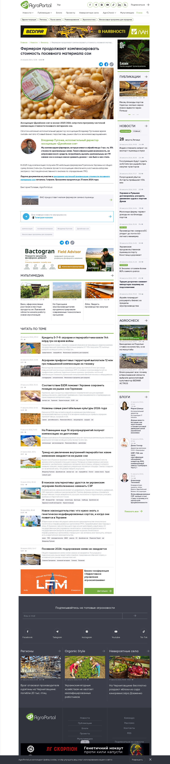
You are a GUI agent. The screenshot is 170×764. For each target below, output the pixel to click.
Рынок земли (55, 20)
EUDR (72, 400)
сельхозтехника (58, 377)
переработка (57, 352)
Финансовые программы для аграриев (115, 20)
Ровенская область (66, 419)
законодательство (57, 538)
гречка (44, 419)
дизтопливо (82, 443)
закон (44, 538)
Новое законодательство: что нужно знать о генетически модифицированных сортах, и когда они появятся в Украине (75, 514)
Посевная (81, 560)
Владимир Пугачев (65, 229)
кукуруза (87, 419)
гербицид (85, 500)
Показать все (132, 511)
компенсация (27, 229)
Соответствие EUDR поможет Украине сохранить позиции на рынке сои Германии (73, 387)
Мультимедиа (127, 12)
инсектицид (69, 500)
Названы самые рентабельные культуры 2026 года (74, 408)
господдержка (46, 377)
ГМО (48, 538)
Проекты (70, 12)
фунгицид (77, 500)
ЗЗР (43, 500)
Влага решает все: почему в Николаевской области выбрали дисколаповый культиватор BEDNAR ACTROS (133, 377)
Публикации (85, 723)
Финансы (45, 43)
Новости (34, 43)
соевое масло (99, 471)
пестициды (59, 500)
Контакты (129, 728)
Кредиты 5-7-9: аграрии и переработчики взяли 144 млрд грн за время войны (75, 339)
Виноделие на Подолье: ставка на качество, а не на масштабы (132, 347)
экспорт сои (46, 400)
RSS (129, 733)
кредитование (47, 352)
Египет (91, 471)
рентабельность (53, 419)
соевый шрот (46, 475)
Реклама (129, 723)
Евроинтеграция (29, 20)
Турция (107, 471)
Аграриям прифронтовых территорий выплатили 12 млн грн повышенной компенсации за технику (77, 362)
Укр (59, 4)
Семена (74, 560)
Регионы (43, 20)
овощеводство (78, 419)
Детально (102, 591)
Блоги (59, 12)
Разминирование (72, 20)
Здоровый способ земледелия (51, 503)
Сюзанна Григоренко (49, 560)
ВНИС (66, 538)
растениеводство (58, 443)
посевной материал (45, 229)
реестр (71, 538)
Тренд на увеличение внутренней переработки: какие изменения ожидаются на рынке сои (76, 454)
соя (77, 400)
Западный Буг (50, 500)
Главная (24, 43)
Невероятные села (89, 12)
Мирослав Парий (95, 538)
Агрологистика (89, 20)
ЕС (76, 538)
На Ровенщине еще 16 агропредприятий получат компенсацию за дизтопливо (73, 432)
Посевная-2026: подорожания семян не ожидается (74, 548)
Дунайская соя (83, 229)
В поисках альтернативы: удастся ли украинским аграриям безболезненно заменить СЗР (73, 484)
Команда (129, 718)
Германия (54, 400)
